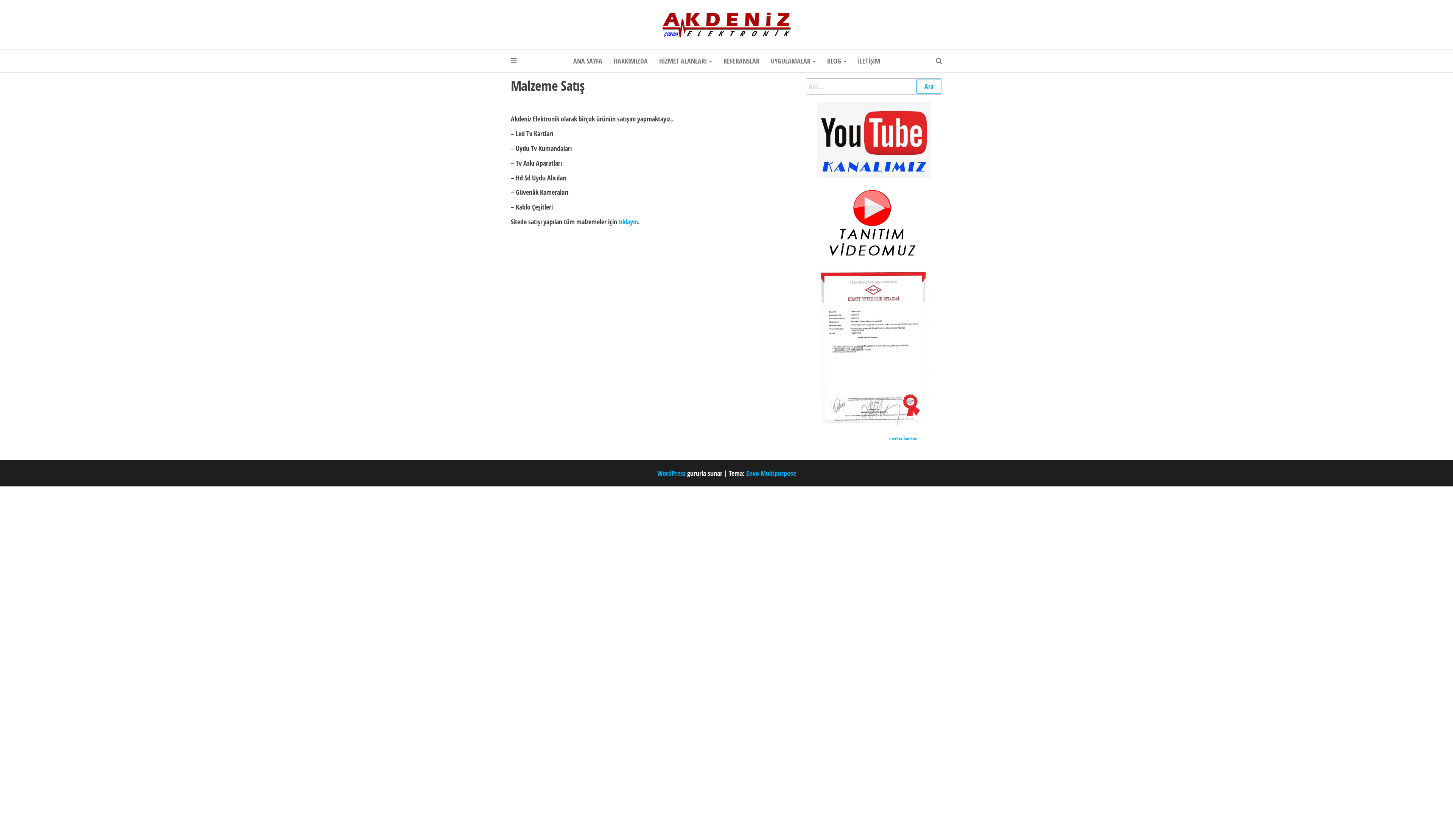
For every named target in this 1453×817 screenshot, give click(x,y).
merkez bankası (903, 438)
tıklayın (628, 221)
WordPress (671, 473)
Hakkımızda (631, 60)
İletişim (869, 60)
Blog (835, 60)
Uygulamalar (791, 60)
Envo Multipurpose (771, 473)
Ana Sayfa (587, 60)
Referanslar (741, 60)
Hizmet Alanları (683, 60)
